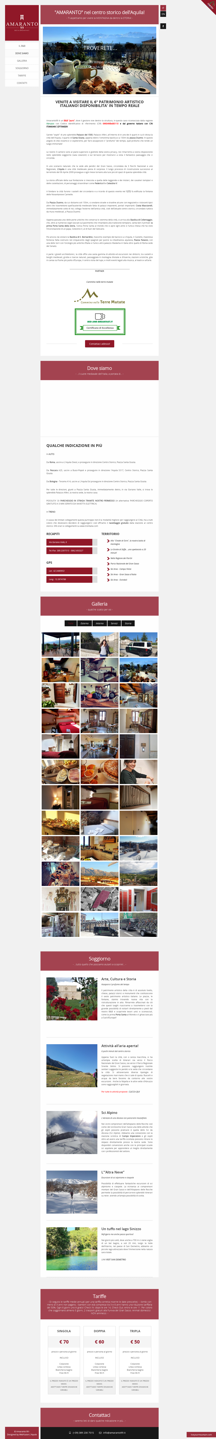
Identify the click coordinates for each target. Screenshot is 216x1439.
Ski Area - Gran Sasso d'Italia (123, 574)
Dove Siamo (22, 53)
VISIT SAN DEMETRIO (116, 1259)
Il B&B (22, 45)
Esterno (85, 623)
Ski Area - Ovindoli (119, 579)
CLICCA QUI (134, 1091)
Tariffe (22, 75)
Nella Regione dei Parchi (121, 558)
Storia (128, 623)
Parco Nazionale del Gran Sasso (125, 563)
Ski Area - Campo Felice (121, 569)
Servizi (114, 623)
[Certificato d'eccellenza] (100, 321)
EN (163, 14)
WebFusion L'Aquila (28, 1434)
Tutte (70, 623)
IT (163, 8)
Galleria (22, 60)
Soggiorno (22, 68)
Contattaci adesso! (99, 343)
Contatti (22, 83)
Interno (100, 623)
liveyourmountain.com (201, 1434)
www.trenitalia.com (89, 526)
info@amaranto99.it (114, 1432)
